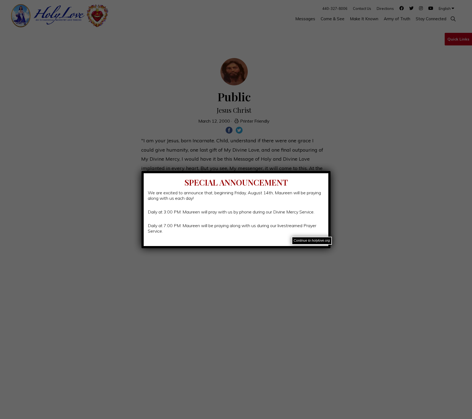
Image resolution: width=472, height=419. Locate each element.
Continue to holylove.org (312, 240)
